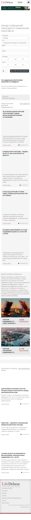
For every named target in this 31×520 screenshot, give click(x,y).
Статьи (4, 500)
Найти (20, 71)
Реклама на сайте (7, 488)
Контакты (5, 490)
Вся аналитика (24, 368)
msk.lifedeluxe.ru (10, 277)
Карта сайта (5, 503)
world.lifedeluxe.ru (15, 294)
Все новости (25, 104)
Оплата (4, 495)
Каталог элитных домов (8, 97)
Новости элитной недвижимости (11, 498)
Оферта (4, 493)
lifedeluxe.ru (14, 290)
